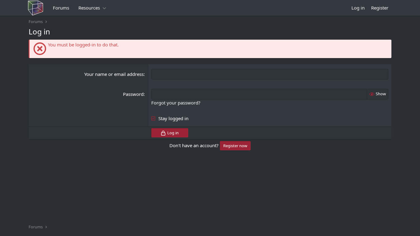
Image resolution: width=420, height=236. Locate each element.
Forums (61, 8)
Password (133, 94)
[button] (104, 8)
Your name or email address (114, 74)
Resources (89, 8)
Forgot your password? (175, 103)
